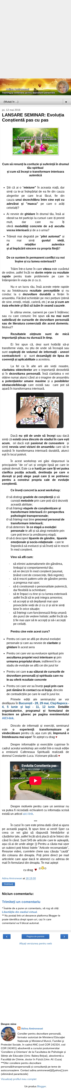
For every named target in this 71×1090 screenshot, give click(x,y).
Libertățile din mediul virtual (19, 911)
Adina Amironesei (32, 1028)
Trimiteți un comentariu (21, 902)
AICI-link (8, 718)
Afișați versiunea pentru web (35, 943)
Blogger (41, 1086)
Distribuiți (8, 884)
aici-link (28, 813)
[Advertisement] (35, 41)
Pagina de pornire (35, 936)
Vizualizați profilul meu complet (18, 1079)
